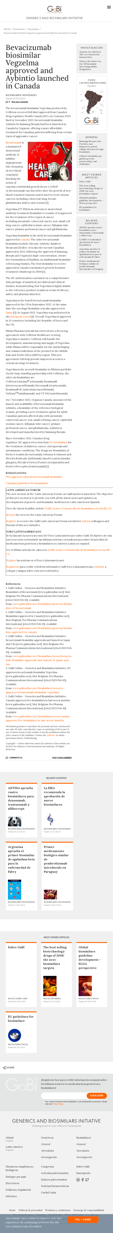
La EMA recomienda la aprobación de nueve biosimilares (90, 242)
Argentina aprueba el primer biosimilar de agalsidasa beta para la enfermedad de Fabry (90, 253)
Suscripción (83, 1173)
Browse (10, 514)
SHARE (10, 1067)
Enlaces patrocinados (54, 1179)
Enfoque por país (16, 1176)
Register (11, 521)
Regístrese (12, 566)
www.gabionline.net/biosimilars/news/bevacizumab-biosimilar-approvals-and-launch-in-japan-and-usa (39, 660)
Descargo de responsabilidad (88, 1210)
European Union (20, 316)
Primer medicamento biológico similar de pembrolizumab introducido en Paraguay (91, 265)
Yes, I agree (83, 1220)
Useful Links (48, 1192)
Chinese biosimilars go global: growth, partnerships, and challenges (90, 160)
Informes (11, 1196)
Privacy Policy (57, 1104)
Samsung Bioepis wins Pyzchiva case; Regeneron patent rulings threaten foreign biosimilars (91, 146)
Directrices (12, 1183)
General (45, 1144)
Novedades (33, 29)
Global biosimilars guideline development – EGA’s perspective (91, 200)
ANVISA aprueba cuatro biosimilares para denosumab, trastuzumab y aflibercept (91, 231)
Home (12, 1210)
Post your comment (20, 102)
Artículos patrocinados (54, 1173)
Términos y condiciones (57, 1210)
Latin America (14, 1148)
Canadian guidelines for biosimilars (27, 483)
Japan (9, 312)
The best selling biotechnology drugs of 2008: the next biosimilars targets (91, 189)
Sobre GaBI (84, 181)
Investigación (49, 1157)
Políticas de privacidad (30, 1210)
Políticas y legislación (18, 1189)
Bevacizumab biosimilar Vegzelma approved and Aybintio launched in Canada (40, 33)
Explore (11, 560)
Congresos (47, 1166)
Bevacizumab (13, 142)
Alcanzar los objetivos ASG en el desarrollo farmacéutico (90, 54)
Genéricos (47, 1137)
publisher (50, 735)
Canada (25, 239)
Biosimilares (19, 29)
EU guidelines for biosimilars (88, 208)
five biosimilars (58, 442)
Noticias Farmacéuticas (55, 1186)
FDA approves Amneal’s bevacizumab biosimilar (34, 476)
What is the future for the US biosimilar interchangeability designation (90, 65)
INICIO (7, 29)
